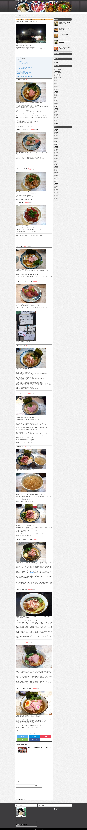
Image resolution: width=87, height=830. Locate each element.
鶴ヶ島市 (56, 103)
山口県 (56, 181)
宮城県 (56, 135)
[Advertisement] (34, 54)
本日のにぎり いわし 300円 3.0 (24, 62)
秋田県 (56, 133)
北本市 (56, 92)
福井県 (56, 158)
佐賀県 (56, 192)
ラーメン (20, 730)
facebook (57, 808)
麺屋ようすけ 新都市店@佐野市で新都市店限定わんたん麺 (64, 23)
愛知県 (56, 161)
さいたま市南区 (57, 75)
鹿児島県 (56, 198)
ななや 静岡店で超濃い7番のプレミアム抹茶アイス (64, 42)
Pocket (45, 736)
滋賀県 (56, 166)
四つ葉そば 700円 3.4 (22, 61)
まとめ (56, 62)
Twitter (22, 736)
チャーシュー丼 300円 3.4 (23, 63)
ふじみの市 (57, 117)
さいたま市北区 (57, 71)
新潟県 (56, 153)
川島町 (56, 91)
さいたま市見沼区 (58, 77)
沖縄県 (56, 200)
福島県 (56, 138)
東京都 (56, 147)
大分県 (56, 190)
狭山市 (56, 98)
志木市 (56, 100)
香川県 (56, 184)
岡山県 (56, 175)
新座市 (56, 109)
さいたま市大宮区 (58, 69)
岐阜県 (56, 163)
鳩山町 (56, 111)
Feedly (22, 739)
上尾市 (56, 78)
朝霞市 (56, 80)
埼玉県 (56, 144)
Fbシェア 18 (34, 739)
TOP (16, 15)
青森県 (56, 130)
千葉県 (56, 146)
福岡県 (56, 189)
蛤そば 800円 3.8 (21, 66)
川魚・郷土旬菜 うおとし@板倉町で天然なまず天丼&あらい (64, 29)
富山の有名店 (31, 572)
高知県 (56, 187)
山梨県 (56, 150)
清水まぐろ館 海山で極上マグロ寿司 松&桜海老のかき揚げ (64, 48)
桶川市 (56, 83)
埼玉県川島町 (20, 15)
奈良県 (56, 170)
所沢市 (56, 106)
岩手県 (56, 132)
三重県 (56, 164)
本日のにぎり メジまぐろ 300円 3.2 (25, 67)
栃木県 (56, 141)
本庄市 (56, 120)
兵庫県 (56, 173)
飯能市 (56, 112)
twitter (56, 809)
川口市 (56, 88)
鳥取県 (56, 178)
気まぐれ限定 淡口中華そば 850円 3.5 (25, 76)
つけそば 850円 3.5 (21, 71)
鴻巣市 (56, 95)
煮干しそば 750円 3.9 (22, 68)
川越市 (56, 89)
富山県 (56, 155)
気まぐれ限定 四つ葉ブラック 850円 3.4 (25, 72)
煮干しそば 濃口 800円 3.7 (23, 73)
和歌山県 (56, 172)
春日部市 (56, 86)
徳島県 (56, 183)
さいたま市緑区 (57, 74)
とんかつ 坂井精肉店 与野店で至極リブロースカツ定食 (64, 35)
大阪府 (56, 169)
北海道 (56, 129)
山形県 (56, 136)
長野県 (56, 152)
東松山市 (56, 114)
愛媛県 (56, 186)
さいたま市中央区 (58, 72)
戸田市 (56, 108)
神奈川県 (56, 149)
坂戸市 (56, 97)
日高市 (56, 115)
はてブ (34, 736)
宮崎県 (56, 195)
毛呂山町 (56, 123)
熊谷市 (56, 94)
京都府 (56, 167)
